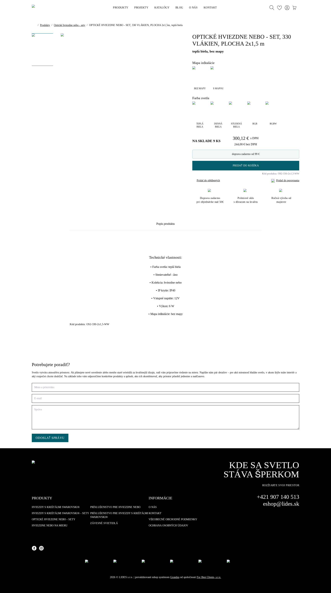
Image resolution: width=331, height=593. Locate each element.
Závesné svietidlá (104, 523)
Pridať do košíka (246, 165)
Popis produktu (165, 223)
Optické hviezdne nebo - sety (69, 25)
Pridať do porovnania (287, 180)
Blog (179, 7)
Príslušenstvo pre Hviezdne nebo (115, 507)
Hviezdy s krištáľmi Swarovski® (56, 507)
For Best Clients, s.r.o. (209, 577)
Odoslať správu (50, 437)
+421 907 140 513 (278, 497)
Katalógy (161, 7)
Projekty (141, 7)
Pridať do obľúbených (208, 180)
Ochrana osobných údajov (168, 525)
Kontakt (210, 7)
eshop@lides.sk (281, 504)
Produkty (120, 7)
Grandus (174, 577)
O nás (193, 7)
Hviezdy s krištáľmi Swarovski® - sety (60, 513)
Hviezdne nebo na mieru (49, 525)
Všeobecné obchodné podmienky (173, 519)
